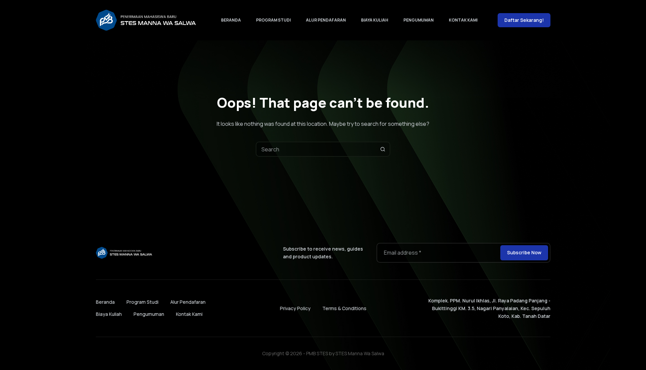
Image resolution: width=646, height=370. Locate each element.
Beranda (231, 20)
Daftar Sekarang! (524, 20)
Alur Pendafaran (326, 20)
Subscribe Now (524, 252)
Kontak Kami (463, 20)
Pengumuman (418, 20)
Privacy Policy (295, 308)
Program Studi (273, 20)
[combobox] (316, 149)
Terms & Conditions (344, 308)
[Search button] (383, 149)
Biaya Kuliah (374, 20)
